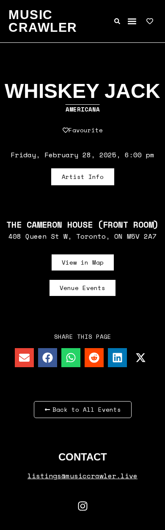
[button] (132, 21)
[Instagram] (82, 505)
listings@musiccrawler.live (83, 476)
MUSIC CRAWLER (42, 21)
